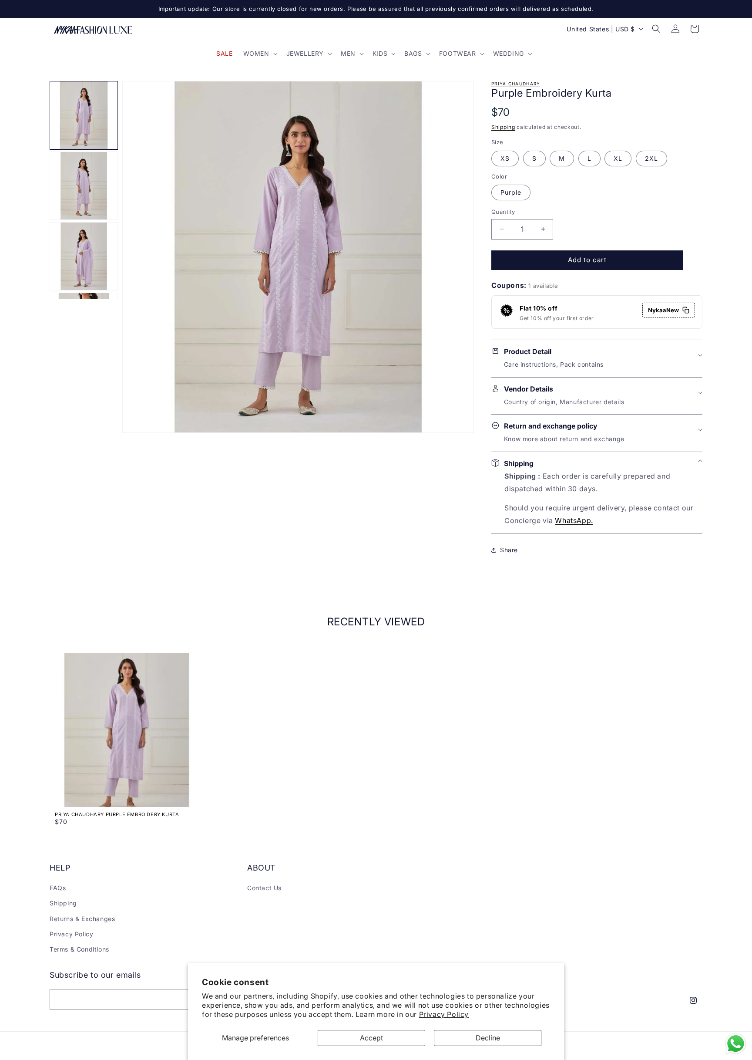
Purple (510, 192)
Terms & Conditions (79, 949)
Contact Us (264, 887)
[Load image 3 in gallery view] (84, 256)
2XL (651, 158)
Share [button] (509, 550)
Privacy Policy (444, 1014)
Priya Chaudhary (515, 83)
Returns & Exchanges (82, 918)
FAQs (58, 887)
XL (618, 158)
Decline (488, 1037)
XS (505, 158)
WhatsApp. (574, 520)
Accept (371, 1037)
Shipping (503, 127)
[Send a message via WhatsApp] (736, 1044)
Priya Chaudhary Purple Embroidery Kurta (117, 814)
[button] (259, 53)
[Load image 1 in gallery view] (84, 115)
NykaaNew (663, 310)
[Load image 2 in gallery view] (84, 186)
